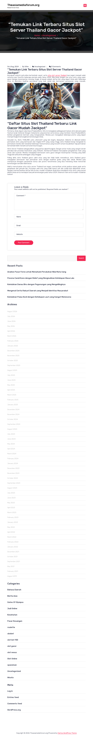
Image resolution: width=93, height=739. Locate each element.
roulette (11, 627)
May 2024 (11, 444)
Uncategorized (49, 35)
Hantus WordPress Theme (67, 733)
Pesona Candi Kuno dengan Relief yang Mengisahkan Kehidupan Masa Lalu (40, 278)
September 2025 (13, 365)
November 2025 (13, 356)
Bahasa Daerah (14, 590)
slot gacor (12, 646)
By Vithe (25, 67)
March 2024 (11, 454)
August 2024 (12, 429)
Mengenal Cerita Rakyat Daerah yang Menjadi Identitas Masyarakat (37, 291)
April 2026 (11, 331)
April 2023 (11, 508)
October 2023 (12, 478)
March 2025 (11, 395)
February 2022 (12, 542)
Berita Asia (12, 596)
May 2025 (11, 385)
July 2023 (11, 493)
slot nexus (12, 652)
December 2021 (13, 552)
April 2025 (11, 390)
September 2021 (13, 562)
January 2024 (12, 463)
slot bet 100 (12, 640)
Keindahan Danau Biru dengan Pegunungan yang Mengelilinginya (36, 284)
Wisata (10, 677)
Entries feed (13, 697)
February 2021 (12, 571)
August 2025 (12, 370)
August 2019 (12, 576)
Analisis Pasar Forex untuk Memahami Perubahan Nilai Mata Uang (36, 272)
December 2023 (13, 468)
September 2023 (13, 483)
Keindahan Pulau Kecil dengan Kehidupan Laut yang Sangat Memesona (39, 297)
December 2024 (13, 410)
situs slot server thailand (57, 75)
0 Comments (56, 67)
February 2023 (12, 517)
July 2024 (11, 434)
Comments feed (14, 704)
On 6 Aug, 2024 (13, 67)
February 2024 (12, 459)
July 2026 (11, 316)
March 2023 (11, 512)
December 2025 (13, 351)
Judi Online (12, 608)
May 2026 (11, 326)
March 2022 (11, 537)
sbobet (10, 634)
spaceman (12, 665)
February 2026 (12, 341)
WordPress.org (14, 710)
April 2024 (11, 449)
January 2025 (12, 405)
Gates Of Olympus (15, 602)
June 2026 (11, 321)
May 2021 (10, 566)
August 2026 (12, 311)
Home (37, 35)
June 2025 (11, 380)
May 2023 (11, 503)
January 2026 (12, 346)
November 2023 (13, 473)
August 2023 (12, 488)
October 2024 (12, 419)
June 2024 (11, 439)
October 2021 (12, 557)
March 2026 (11, 336)
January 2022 (12, 547)
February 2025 (12, 400)
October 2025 (12, 361)
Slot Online (12, 659)
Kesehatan (12, 615)
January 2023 (12, 522)
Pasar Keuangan (14, 621)
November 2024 (13, 414)
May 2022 (11, 527)
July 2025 (11, 375)
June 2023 (11, 498)
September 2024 (13, 424)
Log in (10, 691)
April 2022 (11, 532)
